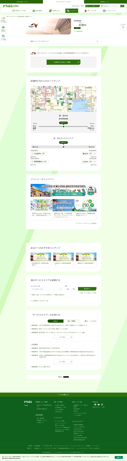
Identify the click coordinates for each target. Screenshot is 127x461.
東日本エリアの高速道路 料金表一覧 (44, 405)
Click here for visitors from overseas (11, 458)
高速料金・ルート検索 (41, 402)
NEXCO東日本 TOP (22, 1)
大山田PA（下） (40, 154)
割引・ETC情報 (58, 402)
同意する (119, 457)
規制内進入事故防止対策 (79, 439)
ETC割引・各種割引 (59, 405)
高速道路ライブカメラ (42, 420)
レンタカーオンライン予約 (80, 413)
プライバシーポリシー (96, 456)
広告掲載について (38, 448)
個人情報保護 (37, 445)
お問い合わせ (75, 6)
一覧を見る (93, 321)
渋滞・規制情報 (40, 418)
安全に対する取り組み (79, 431)
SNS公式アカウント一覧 (98, 407)
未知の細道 (76, 408)
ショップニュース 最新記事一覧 (62, 427)
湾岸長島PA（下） (40, 162)
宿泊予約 (76, 411)
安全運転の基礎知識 (78, 424)
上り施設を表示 (78, 31)
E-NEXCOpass (58, 411)
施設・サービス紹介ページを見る (88, 292)
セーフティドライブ (77, 421)
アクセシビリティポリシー (60, 445)
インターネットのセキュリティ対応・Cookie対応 (87, 448)
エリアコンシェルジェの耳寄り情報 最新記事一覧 (62, 430)
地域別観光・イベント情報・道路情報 (81, 405)
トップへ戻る (62, 394)
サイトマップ (96, 445)
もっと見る (62, 337)
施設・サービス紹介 (59, 425)
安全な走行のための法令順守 (80, 437)
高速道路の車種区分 (41, 408)
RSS (87, 321)
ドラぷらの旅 (77, 415)
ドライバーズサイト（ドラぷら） (63, 1)
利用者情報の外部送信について (65, 448)
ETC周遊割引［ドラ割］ (60, 407)
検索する (88, 288)
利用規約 (30, 445)
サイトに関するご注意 (47, 445)
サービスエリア (12, 16)
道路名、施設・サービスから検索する (42, 294)
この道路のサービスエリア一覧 (40, 300)
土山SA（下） (88, 162)
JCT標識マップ (40, 422)
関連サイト (29, 448)
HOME (26, 405)
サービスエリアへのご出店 (50, 448)
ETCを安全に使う (78, 429)
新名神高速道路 (20, 16)
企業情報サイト (104, 1)
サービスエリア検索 (59, 421)
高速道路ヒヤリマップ (79, 433)
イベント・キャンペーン (60, 423)
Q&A (82, 6)
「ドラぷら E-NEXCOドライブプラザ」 (60, 452)
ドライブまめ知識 (78, 435)
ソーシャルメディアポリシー (76, 445)
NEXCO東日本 (73, 452)
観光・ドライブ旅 (77, 402)
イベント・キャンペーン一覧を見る (87, 223)
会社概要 (88, 445)
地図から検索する (59, 294)
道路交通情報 (39, 415)
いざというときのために (79, 426)
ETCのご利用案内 (59, 409)
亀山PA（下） (88, 154)
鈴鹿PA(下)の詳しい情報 (62, 62)
